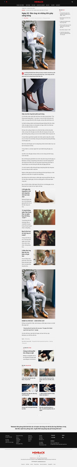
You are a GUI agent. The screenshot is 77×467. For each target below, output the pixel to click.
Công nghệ (18, 439)
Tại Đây (36, 330)
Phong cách (24, 343)
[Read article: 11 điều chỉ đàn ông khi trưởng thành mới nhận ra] (47, 388)
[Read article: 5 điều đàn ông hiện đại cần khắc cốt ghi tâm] (44, 257)
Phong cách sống (20, 5)
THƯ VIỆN (53, 437)
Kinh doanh (41, 443)
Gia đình (53, 5)
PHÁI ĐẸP (53, 435)
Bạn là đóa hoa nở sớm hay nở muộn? (26, 233)
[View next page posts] (39, 415)
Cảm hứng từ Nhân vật (55, 442)
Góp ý (54, 464)
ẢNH (63, 437)
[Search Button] (72, 1)
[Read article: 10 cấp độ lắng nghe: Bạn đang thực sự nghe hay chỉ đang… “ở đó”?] (44, 217)
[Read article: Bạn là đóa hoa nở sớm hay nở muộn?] (44, 238)
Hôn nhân (41, 438)
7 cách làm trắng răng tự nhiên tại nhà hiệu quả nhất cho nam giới (65, 33)
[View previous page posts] (37, 415)
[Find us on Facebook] (4, 2)
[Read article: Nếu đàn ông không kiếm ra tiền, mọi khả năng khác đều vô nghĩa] (47, 402)
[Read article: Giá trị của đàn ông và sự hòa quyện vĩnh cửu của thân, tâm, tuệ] (47, 372)
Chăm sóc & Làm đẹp (41, 5)
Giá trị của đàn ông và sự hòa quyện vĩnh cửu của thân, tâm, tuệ (46, 379)
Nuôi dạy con (41, 439)
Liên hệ (31, 464)
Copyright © (50, 464)
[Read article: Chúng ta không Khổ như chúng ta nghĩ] (46, 355)
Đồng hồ (17, 438)
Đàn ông (51, 341)
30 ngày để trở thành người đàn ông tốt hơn (37, 10)
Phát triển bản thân (42, 444)
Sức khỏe (33, 5)
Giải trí (29, 441)
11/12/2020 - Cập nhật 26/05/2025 (36, 18)
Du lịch (17, 442)
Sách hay (30, 435)
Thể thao (18, 441)
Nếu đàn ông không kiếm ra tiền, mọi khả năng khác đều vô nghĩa (47, 409)
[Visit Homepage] (39, 2)
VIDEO (63, 435)
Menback (34, 458)
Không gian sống (19, 443)
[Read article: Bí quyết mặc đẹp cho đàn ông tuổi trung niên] (30, 388)
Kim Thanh (26, 18)
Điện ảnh (30, 439)
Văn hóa (47, 5)
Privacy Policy (36, 464)
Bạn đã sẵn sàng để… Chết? (65, 29)
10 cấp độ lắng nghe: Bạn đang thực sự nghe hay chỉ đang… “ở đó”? (26, 214)
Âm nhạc (30, 438)
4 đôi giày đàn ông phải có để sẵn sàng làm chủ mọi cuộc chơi (26, 193)
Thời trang (28, 5)
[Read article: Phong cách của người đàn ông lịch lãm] (30, 402)
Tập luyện (7, 440)
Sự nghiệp (58, 5)
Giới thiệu (27, 464)
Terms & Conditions (43, 464)
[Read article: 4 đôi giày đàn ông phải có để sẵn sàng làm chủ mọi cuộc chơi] (44, 196)
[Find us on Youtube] (6, 2)
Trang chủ (24, 8)
